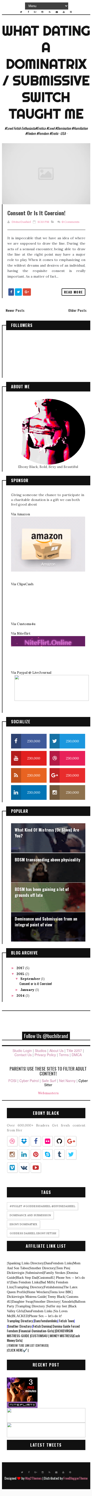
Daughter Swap (22, 1301)
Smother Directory (42, 1268)
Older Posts (77, 310)
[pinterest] (70, 12)
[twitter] (21, 12)
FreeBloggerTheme (75, 1478)
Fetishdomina (53, 1287)
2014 (21, 995)
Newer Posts (15, 310)
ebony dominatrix (23, 1224)
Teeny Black (55, 1297)
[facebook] (28, 12)
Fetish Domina (42, 1326)
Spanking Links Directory (25, 1263)
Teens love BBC (60, 1292)
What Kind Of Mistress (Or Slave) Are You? (47, 833)
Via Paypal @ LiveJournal (31, 672)
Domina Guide (61, 1326)
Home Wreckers (37, 1292)
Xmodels (67, 1301)
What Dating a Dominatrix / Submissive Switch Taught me (46, 72)
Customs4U (46, 1277)
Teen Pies (62, 1268)
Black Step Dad (26, 1277)
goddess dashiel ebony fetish (33, 1233)
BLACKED (20, 1316)
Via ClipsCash (22, 584)
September (30, 978)
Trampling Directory (28, 1287)
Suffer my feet (57, 1306)
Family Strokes (54, 1273)
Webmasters (48, 1093)
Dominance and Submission (30, 1215)
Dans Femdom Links (25, 1282)
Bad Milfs (47, 1282)
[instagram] (42, 12)
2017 (20, 968)
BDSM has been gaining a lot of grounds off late (42, 892)
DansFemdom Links (58, 1263)
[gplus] (35, 12)
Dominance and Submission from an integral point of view (46, 922)
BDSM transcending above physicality (47, 859)
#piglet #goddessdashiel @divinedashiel (42, 1206)
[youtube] (63, 12)
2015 (20, 974)
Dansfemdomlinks (45, 1320)
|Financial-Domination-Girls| (36, 1330)
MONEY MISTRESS (61, 1335)
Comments (70, 222)
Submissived (34, 1273)
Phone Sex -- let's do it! (45, 1316)
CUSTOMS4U (39, 1335)
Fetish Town (66, 1320)
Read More (73, 292)
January (27, 989)
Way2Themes (33, 1478)
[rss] (49, 12)
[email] (56, 12)
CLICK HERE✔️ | (17, 1350)
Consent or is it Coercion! (36, 213)
